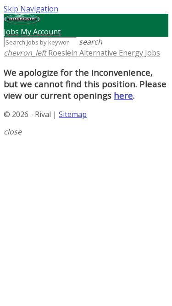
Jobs (11, 32)
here (123, 95)
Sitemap (73, 114)
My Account (41, 32)
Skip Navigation (31, 9)
